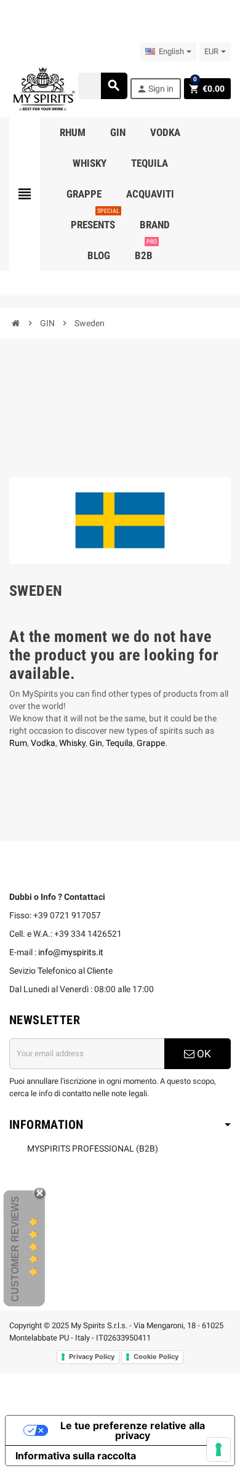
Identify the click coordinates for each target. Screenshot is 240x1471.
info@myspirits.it (70, 952)
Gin (95, 743)
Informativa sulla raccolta (75, 1455)
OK (202, 1054)
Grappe (151, 743)
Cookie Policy (156, 1356)
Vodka (43, 743)
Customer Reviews (15, 1249)
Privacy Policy (91, 1356)
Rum (18, 743)
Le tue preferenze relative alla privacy (132, 1430)
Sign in (155, 89)
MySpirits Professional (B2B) (92, 1148)
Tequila (119, 743)
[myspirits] (42, 88)
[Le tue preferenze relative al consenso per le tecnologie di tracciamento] (218, 1449)
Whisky (72, 743)
